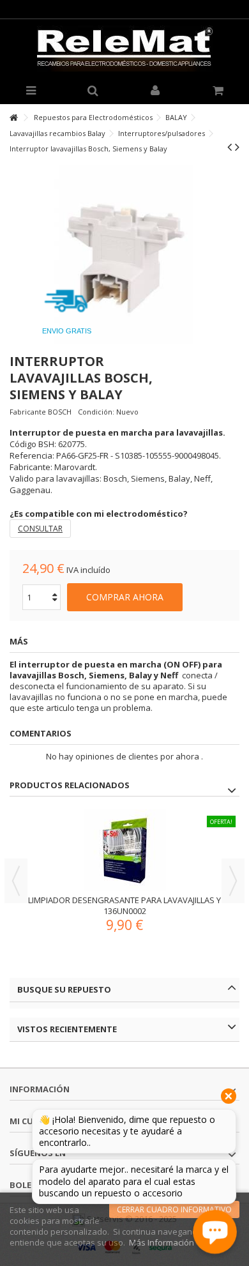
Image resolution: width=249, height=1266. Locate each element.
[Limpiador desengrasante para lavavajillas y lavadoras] (124, 850)
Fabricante (28, 411)
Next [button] (233, 880)
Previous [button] (15, 880)
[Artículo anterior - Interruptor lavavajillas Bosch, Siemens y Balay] (229, 147)
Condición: (96, 411)
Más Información (161, 1242)
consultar (40, 528)
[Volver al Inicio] (13, 118)
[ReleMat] (124, 49)
